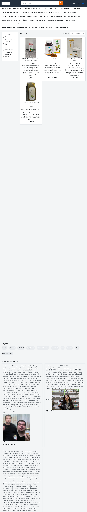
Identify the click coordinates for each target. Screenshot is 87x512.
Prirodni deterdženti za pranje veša (67, 8)
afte (62, 348)
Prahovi (26, 12)
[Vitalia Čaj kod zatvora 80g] (30, 91)
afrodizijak (55, 348)
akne (77, 348)
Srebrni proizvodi (74, 16)
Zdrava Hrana (47, 8)
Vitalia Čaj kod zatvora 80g (30, 102)
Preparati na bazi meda (39, 12)
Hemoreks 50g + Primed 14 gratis (74, 60)
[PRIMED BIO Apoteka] (6, 3)
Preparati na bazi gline (37, 20)
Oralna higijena (63, 24)
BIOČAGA (53, 59)
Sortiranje (65, 33)
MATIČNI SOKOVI (32, 16)
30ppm (12, 348)
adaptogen (30, 348)
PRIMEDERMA (9, 54)
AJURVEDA (12, 16)
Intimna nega (37, 24)
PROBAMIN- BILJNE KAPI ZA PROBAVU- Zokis (30, 60)
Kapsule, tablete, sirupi (56, 20)
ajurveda (69, 348)
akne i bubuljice (7, 353)
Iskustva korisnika (46, 28)
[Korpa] (78, 3)
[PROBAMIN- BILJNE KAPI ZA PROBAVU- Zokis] (30, 48)
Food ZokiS (8, 52)
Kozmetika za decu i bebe (31, 8)
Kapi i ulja (17, 20)
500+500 (21, 348)
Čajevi (25, 20)
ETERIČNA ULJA (19, 24)
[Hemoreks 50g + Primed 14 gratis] (74, 48)
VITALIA (7, 57)
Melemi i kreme (7, 20)
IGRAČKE (4, 16)
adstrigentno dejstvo (43, 348)
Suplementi (44, 16)
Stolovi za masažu (70, 12)
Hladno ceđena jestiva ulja (11, 12)
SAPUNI (28, 24)
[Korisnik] (74, 3)
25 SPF (4, 348)
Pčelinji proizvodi (55, 12)
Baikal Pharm (9, 50)
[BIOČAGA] (52, 48)
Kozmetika (21, 16)
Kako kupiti (33, 28)
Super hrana (70, 20)
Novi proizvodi (22, 28)
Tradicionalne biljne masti (11, 8)
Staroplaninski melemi (58, 16)
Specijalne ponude (8, 28)
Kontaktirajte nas (61, 28)
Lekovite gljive (7, 24)
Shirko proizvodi (50, 24)
